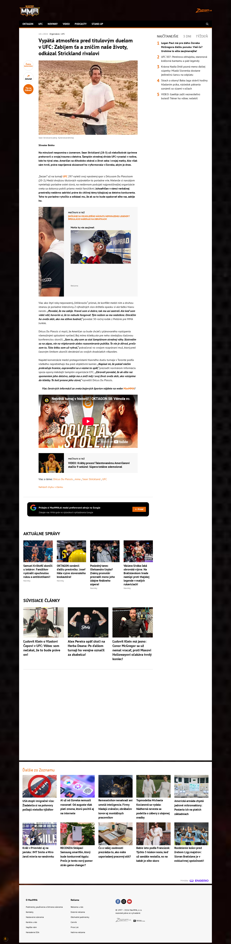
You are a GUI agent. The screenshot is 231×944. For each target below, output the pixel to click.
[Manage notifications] (5, 938)
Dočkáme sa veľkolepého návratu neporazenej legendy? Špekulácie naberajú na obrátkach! (99, 218)
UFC (40, 23)
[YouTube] (129, 902)
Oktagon (27, 23)
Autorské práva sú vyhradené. (128, 913)
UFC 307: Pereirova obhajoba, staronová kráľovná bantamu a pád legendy (184, 58)
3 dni (187, 36)
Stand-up (97, 23)
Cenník (74, 922)
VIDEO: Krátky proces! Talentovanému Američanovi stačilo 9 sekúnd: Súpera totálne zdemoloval (99, 465)
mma (78, 479)
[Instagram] (123, 902)
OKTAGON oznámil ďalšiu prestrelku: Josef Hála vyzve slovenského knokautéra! (71, 571)
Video (66, 23)
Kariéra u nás (31, 922)
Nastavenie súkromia (35, 917)
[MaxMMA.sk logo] (29, 11)
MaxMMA (128, 388)
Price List (74, 927)
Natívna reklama (78, 932)
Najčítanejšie (168, 36)
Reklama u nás (77, 907)
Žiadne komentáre (28, 65)
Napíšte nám (31, 927)
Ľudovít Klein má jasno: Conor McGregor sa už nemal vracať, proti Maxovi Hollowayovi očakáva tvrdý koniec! (132, 650)
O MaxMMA (31, 899)
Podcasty (81, 23)
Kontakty (29, 912)
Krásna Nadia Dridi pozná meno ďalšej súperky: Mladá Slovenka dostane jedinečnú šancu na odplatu (183, 70)
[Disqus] (88, 713)
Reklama (75, 899)
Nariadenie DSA (32, 932)
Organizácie (55, 34)
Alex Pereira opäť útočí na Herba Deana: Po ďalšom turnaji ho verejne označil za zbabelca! (86, 648)
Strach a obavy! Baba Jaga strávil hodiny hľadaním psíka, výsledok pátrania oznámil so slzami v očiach (184, 84)
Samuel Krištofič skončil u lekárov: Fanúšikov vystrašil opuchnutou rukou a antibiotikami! (37, 571)
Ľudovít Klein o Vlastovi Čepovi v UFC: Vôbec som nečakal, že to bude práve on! (41, 648)
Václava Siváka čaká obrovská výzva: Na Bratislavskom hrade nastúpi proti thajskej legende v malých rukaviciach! (136, 575)
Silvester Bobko (47, 145)
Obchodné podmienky (80, 917)
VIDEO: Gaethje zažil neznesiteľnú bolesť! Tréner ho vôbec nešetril (180, 96)
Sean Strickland (91, 479)
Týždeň (202, 36)
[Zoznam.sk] (124, 921)
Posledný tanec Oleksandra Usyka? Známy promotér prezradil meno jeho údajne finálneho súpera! (102, 575)
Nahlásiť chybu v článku (51, 487)
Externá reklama (78, 912)
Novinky (53, 23)
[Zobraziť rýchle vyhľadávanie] (207, 24)
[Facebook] (118, 902)
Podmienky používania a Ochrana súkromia (44, 907)
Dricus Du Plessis (63, 479)
